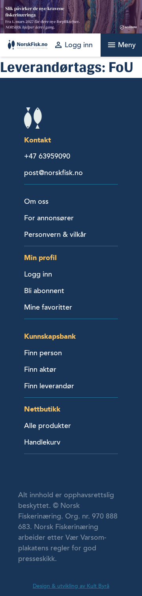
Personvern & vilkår (55, 234)
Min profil (40, 257)
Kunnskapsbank (50, 336)
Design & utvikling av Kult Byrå (71, 586)
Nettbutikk (42, 409)
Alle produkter (47, 425)
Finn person (43, 353)
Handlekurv (42, 442)
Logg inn (38, 274)
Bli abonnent (44, 290)
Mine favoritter (48, 307)
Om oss (36, 201)
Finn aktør (40, 369)
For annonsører (49, 218)
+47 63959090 (47, 156)
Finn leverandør (49, 386)
